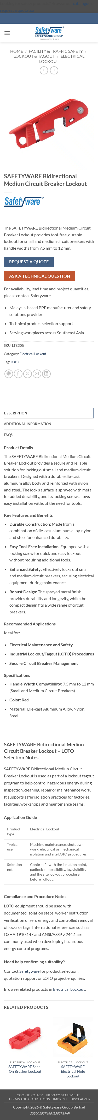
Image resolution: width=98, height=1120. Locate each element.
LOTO (15, 362)
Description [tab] (15, 413)
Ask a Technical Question (39, 276)
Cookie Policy (30, 1095)
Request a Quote (29, 261)
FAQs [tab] (8, 435)
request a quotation (18, 10)
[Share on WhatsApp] (8, 374)
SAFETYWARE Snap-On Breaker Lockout (25, 1069)
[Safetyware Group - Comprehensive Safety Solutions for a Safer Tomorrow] (49, 33)
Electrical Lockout (33, 354)
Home (16, 51)
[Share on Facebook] (18, 374)
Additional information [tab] (27, 424)
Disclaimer (81, 1099)
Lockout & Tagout (34, 56)
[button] (7, 33)
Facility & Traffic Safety (56, 51)
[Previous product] (54, 70)
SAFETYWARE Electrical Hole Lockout (73, 1071)
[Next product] (44, 70)
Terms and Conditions (29, 1099)
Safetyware (29, 971)
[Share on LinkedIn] (46, 374)
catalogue (81, 3)
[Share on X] (27, 374)
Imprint (60, 1099)
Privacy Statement (63, 1095)
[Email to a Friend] (37, 374)
